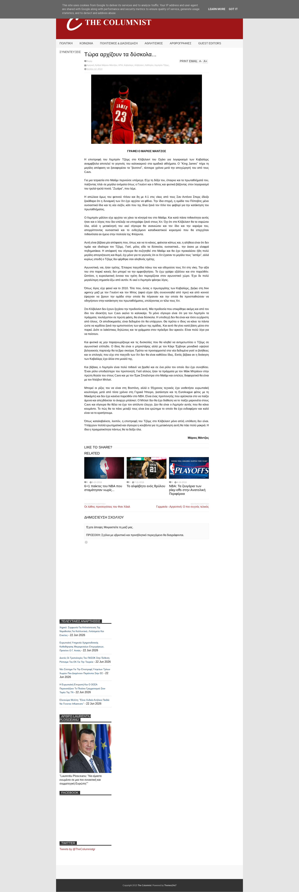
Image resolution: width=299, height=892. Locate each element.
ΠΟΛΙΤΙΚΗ (66, 43)
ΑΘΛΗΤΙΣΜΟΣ (154, 43)
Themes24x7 (170, 885)
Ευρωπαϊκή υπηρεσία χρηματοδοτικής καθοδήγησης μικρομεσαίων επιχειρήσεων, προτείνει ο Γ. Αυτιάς (82, 646)
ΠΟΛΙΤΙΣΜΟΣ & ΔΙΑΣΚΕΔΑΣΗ (119, 43)
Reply (89, 61)
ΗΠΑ (120, 65)
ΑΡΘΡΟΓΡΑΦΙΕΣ (180, 43)
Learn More (216, 9)
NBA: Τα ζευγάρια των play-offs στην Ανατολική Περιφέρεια (187, 489)
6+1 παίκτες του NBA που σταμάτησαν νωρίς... (103, 488)
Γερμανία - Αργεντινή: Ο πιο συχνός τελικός (182, 506)
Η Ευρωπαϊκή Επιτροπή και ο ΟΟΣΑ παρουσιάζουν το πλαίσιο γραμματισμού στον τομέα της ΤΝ (82, 688)
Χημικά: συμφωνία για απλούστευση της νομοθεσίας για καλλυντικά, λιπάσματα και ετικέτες (82, 631)
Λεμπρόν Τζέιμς (161, 65)
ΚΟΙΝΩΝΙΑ (86, 43)
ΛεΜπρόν (149, 65)
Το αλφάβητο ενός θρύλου (146, 486)
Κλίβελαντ (139, 65)
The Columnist (144, 885)
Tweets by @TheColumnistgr (77, 849)
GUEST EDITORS (209, 43)
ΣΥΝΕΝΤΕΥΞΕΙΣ (70, 52)
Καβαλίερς (129, 65)
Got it (233, 9)
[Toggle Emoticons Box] (86, 542)
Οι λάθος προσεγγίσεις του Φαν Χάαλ (107, 506)
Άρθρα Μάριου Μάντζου (106, 65)
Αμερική (90, 65)
